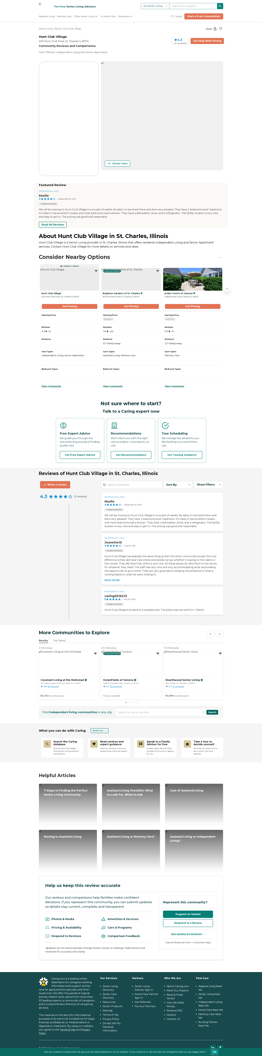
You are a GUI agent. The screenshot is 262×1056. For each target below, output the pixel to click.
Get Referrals (143, 1002)
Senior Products (112, 1006)
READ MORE (112, 580)
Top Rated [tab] (59, 640)
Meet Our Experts (178, 990)
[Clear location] (203, 712)
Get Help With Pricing (207, 40)
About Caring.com (178, 986)
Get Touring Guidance (181, 454)
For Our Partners (145, 1006)
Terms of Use (68, 1029)
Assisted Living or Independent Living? (192, 838)
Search (212, 712)
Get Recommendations (131, 454)
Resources (109, 1002)
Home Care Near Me (210, 1009)
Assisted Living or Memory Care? (131, 836)
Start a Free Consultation (203, 16)
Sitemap (108, 1010)
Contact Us (173, 1019)
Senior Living (45, 28)
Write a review (57, 484)
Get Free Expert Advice (80, 454)
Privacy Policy (111, 1019)
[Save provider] (220, 28)
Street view (120, 163)
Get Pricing (69, 306)
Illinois (57, 28)
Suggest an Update (188, 914)
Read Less (98, 730)
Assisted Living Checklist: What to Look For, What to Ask (130, 792)
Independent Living (49, 191)
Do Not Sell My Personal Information (112, 1027)
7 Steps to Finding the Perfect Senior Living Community (65, 792)
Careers (171, 1014)
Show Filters (206, 484)
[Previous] (210, 633)
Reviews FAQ (174, 1010)
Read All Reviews (53, 224)
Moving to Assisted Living (62, 836)
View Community (51, 386)
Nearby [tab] (43, 640)
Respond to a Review (188, 923)
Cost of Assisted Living (186, 790)
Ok (214, 1052)
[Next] (219, 633)
